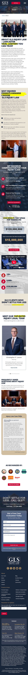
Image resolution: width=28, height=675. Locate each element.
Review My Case (14, 545)
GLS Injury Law (8, 670)
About (2, 578)
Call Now (16, 3)
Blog (16, 575)
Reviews (3, 580)
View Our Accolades (14, 484)
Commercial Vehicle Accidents (5, 595)
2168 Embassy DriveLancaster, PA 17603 (6, 627)
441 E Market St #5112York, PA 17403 (7, 635)
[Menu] (25, 3)
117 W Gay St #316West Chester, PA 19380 (20, 635)
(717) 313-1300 (9, 637)
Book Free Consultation (14, 202)
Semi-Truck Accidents (21, 594)
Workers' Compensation (21, 590)
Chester (24, 671)
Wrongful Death (19, 596)
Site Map (21, 668)
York (9, 672)
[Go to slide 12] (20, 246)
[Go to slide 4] (12, 373)
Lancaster (21, 671)
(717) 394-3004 (9, 629)
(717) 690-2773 (21, 628)
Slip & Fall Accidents (6, 597)
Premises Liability (5, 599)
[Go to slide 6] (13, 246)
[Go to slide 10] (18, 246)
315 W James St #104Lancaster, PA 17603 (19, 627)
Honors (3, 582)
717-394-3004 (16, 207)
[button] (2, 348)
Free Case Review (14, 250)
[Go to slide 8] (15, 246)
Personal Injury (4, 590)
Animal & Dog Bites (20, 598)
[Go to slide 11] (19, 246)
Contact (3, 584)
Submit (4, 613)
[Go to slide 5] (12, 246)
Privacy (6, 668)
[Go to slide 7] (14, 246)
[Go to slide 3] (9, 246)
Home (3, 15)
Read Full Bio (13, 368)
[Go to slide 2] (8, 246)
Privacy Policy (18, 548)
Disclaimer (11, 668)
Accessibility (16, 668)
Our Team (3, 575)
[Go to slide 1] (7, 246)
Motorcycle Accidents (20, 592)
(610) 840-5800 (21, 637)
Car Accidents (4, 592)
